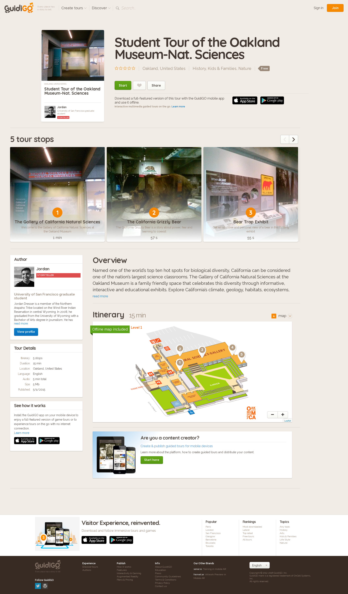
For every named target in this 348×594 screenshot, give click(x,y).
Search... (128, 8)
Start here (151, 460)
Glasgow (210, 536)
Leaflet (287, 420)
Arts (282, 533)
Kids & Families (222, 68)
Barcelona (211, 539)
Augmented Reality (127, 576)
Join (335, 8)
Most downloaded (252, 526)
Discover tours (90, 566)
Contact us (161, 586)
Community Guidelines (168, 576)
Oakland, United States (55, 84)
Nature (244, 68)
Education (160, 570)
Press (158, 573)
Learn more (178, 106)
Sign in (318, 8)
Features (122, 570)
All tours (247, 539)
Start (123, 85)
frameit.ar (199, 574)
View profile (26, 332)
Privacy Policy (162, 583)
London (210, 530)
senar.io (198, 569)
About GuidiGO (163, 566)
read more (21, 323)
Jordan (61, 107)
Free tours (248, 536)
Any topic (285, 526)
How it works (124, 566)
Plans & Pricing (125, 579)
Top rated (248, 533)
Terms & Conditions (165, 579)
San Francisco (213, 533)
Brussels (210, 542)
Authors (86, 570)
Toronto (209, 546)
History (199, 68)
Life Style (285, 539)
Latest (246, 530)
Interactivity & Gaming (129, 573)
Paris (208, 526)
